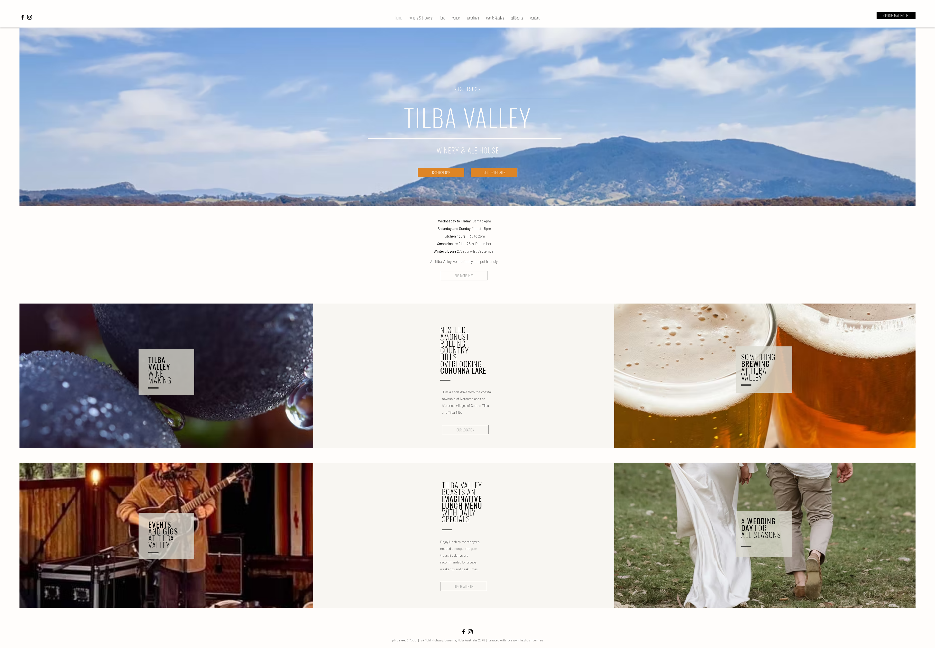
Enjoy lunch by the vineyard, (460, 542)
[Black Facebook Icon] (22, 17)
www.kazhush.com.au (528, 640)
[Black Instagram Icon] (29, 17)
